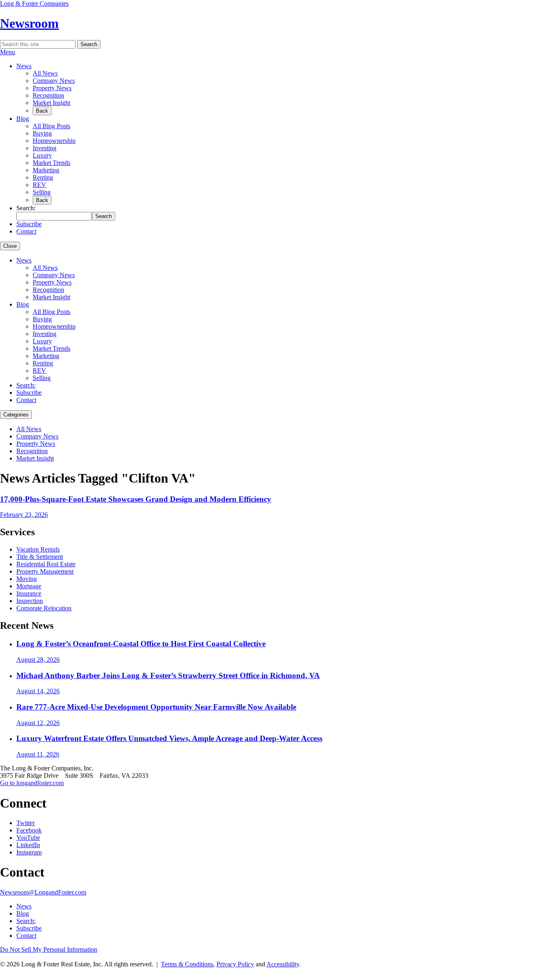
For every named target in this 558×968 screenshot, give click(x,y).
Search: (26, 385)
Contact (26, 231)
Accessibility (282, 964)
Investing (44, 148)
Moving (26, 578)
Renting (43, 177)
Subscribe (29, 223)
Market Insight (51, 102)
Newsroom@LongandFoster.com (43, 892)
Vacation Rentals (38, 549)
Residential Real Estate (46, 564)
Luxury (42, 155)
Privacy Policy (235, 964)
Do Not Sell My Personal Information (48, 949)
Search (88, 44)
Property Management (45, 571)
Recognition (48, 95)
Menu (7, 52)
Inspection (29, 600)
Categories (16, 415)
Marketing (46, 170)
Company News (54, 80)
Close (10, 246)
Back (42, 111)
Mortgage (28, 586)
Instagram (29, 852)
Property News (52, 88)
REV (39, 184)
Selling (42, 192)
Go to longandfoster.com (32, 782)
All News (45, 73)
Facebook (29, 830)
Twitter (25, 822)
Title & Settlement (39, 556)
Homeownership (54, 140)
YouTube (28, 837)
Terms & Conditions (187, 964)
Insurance (28, 593)
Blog (22, 118)
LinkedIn (28, 844)
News (23, 65)
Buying (42, 133)
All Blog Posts (51, 125)
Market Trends (51, 162)
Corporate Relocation (43, 608)
